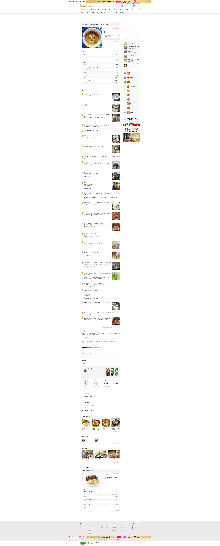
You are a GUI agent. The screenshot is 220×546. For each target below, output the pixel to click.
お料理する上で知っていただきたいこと (110, 327)
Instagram (135, 528)
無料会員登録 (136, 8)
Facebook (135, 525)
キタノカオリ (102, 9)
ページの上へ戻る (138, 521)
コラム (97, 12)
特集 (81, 533)
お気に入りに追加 (115, 28)
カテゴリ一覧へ (116, 443)
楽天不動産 (114, 527)
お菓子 (101, 530)
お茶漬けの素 (110, 9)
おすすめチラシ (133, 3)
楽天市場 (138, 3)
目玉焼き (127, 9)
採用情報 (110, 539)
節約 (106, 528)
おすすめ (83, 12)
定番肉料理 (101, 525)
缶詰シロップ (124, 9)
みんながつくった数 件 (112, 38)
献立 (93, 12)
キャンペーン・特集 (113, 12)
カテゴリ (88, 12)
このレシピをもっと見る (114, 510)
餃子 (120, 9)
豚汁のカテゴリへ (115, 431)
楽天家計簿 (128, 3)
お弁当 (106, 525)
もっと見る (137, 36)
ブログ (121, 525)
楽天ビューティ (114, 528)
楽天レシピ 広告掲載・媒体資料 (117, 539)
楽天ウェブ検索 (122, 527)
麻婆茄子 (98, 9)
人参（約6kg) (86, 59)
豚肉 (85, 54)
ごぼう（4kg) (86, 62)
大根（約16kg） (87, 56)
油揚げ (85, 72)
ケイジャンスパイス (93, 9)
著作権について (106, 539)
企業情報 (95, 539)
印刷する (86, 349)
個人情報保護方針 (100, 539)
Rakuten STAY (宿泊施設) (123, 528)
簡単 (106, 527)
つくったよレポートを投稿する (114, 41)
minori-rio (90, 368)
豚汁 (89, 363)
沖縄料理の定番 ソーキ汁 (88, 470)
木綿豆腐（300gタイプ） (89, 69)
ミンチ (88, 9)
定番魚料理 (101, 527)
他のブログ (102, 347)
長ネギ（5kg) (86, 64)
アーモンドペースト (116, 9)
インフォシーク (123, 3)
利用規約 (89, 530)
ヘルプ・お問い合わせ (91, 528)
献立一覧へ (116, 462)
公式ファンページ (104, 12)
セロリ (106, 9)
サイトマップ (90, 527)
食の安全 (121, 12)
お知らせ (89, 533)
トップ (81, 525)
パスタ (101, 528)
